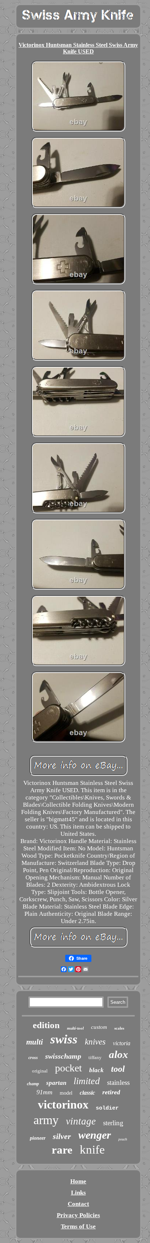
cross (33, 1057)
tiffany (95, 1057)
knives (95, 1041)
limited (87, 1081)
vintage (81, 1121)
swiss (64, 1039)
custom (99, 1027)
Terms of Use (78, 1226)
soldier (107, 1108)
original (40, 1071)
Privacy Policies (78, 1215)
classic (87, 1093)
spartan (56, 1082)
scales (119, 1028)
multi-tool (75, 1028)
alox (118, 1054)
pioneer (38, 1138)
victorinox (63, 1104)
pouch (122, 1139)
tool (118, 1069)
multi (34, 1042)
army (46, 1120)
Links (78, 1192)
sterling (113, 1123)
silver (62, 1136)
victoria (121, 1043)
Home (78, 1181)
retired (111, 1092)
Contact (78, 1203)
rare (62, 1149)
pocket (68, 1068)
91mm (44, 1092)
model (66, 1093)
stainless (118, 1082)
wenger (94, 1135)
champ (33, 1083)
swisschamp (63, 1056)
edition (46, 1025)
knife (92, 1149)
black (96, 1070)
